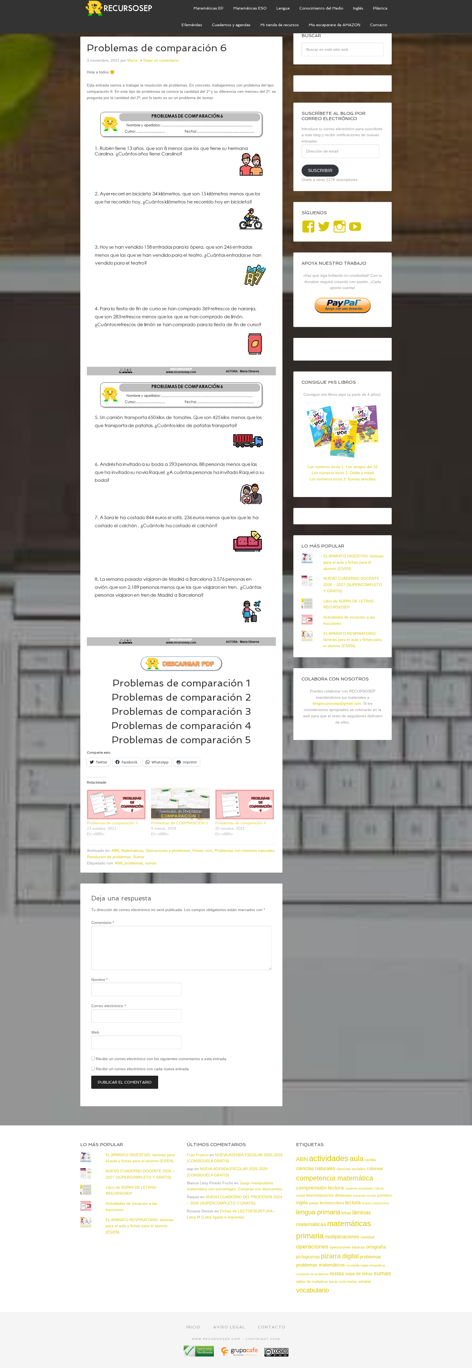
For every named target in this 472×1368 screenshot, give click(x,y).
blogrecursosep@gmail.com (337, 703)
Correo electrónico (108, 1006)
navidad (367, 1237)
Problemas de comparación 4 (181, 725)
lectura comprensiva (375, 1203)
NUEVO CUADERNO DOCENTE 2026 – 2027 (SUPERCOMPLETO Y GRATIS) (352, 584)
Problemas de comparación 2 (181, 697)
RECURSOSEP (121, 8)
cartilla (370, 1160)
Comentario (102, 922)
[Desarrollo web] (240, 1354)
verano (364, 1281)
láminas (361, 1212)
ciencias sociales (351, 1169)
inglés (302, 1202)
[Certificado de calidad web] (199, 1354)
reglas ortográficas (373, 1265)
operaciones (312, 1246)
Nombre (99, 979)
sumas (151, 863)
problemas (134, 863)
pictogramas (308, 1256)
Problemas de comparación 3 (181, 711)
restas (337, 1273)
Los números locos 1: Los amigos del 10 (342, 467)
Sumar (138, 857)
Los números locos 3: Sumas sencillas (342, 479)
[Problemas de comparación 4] (244, 804)
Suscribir (320, 170)
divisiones (343, 1195)
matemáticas (311, 1224)
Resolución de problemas (109, 857)
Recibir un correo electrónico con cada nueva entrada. (143, 1069)
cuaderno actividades (359, 1188)
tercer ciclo (337, 1282)
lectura (353, 1202)
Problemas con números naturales (244, 850)
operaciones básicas (347, 1247)
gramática (384, 1195)
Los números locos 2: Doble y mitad (343, 473)
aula (357, 1158)
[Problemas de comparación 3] (116, 804)
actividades (329, 1158)
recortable (352, 1265)
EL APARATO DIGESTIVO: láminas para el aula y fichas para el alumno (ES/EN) (353, 562)
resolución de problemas (312, 1274)
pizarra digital (340, 1256)
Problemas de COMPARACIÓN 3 (179, 823)
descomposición (320, 1195)
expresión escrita (364, 1195)
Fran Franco (197, 1155)
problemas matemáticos (320, 1265)
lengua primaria (318, 1212)
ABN (115, 850)
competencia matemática (334, 1178)
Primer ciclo (202, 850)
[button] (181, 243)
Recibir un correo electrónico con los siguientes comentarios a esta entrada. (161, 1059)
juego (314, 1203)
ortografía (376, 1247)
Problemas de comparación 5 (181, 740)
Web (95, 1032)
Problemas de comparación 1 (181, 683)
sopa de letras (359, 1273)
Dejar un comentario (161, 60)
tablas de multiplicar (312, 1282)
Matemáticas (132, 850)
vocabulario (312, 1290)
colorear (375, 1168)
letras (346, 1213)
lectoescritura (332, 1203)
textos (352, 1282)
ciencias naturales (315, 1168)
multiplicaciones (342, 1236)
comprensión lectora (320, 1188)
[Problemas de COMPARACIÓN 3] (180, 804)
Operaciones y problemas (168, 850)
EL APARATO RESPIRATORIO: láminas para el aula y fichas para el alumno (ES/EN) (352, 639)
